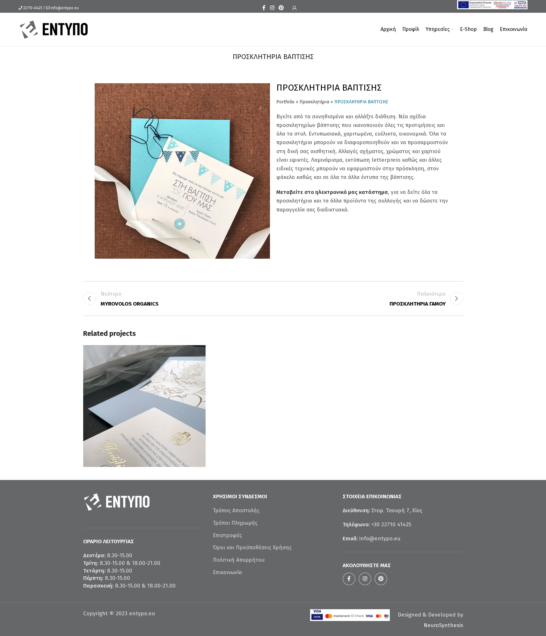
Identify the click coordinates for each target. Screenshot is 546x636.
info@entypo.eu (65, 8)
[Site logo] (54, 29)
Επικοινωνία (227, 572)
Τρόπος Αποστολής (236, 510)
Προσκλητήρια (314, 102)
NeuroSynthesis (443, 625)
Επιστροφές (227, 535)
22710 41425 (32, 8)
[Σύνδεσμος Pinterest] (281, 8)
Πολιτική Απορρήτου (239, 560)
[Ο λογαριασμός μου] (294, 8)
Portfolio (285, 102)
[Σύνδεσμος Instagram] (272, 8)
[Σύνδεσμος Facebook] (264, 8)
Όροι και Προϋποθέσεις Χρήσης (252, 547)
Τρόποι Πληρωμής (235, 523)
